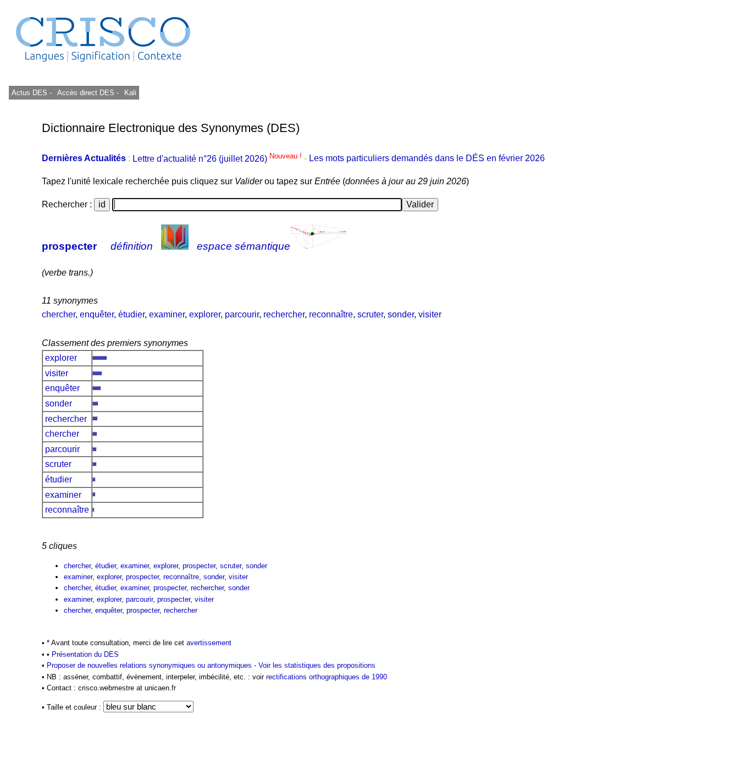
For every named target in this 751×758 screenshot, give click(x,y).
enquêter (97, 314)
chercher (58, 314)
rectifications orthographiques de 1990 (326, 677)
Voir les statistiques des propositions (316, 665)
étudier (131, 314)
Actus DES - (32, 93)
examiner (167, 314)
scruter (370, 314)
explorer (204, 314)
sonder (401, 314)
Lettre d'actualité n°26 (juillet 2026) (218, 158)
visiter (429, 314)
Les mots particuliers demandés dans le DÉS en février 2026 (427, 158)
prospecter (69, 246)
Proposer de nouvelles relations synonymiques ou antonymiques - (152, 665)
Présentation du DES (85, 654)
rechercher (284, 314)
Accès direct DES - (88, 93)
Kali (130, 93)
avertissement (208, 643)
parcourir (242, 314)
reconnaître (331, 314)
